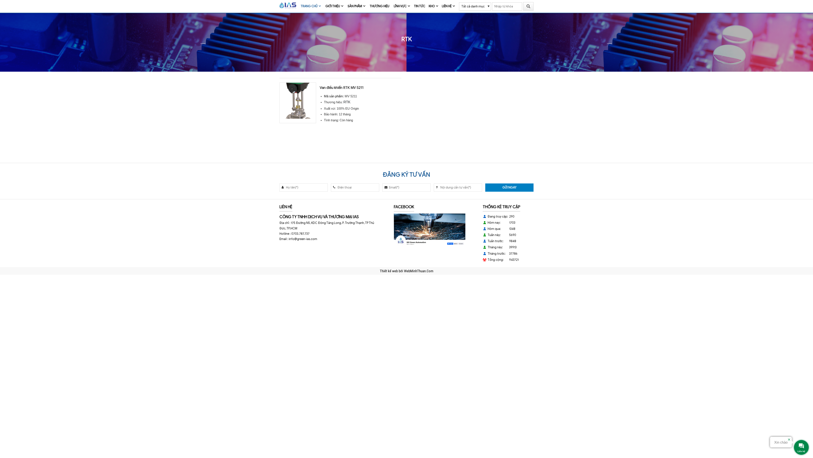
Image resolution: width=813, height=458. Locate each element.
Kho (432, 6)
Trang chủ (309, 6)
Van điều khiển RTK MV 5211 (342, 87)
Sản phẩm (355, 6)
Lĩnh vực (400, 6)
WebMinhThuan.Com (418, 271)
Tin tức (419, 6)
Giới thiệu (332, 6)
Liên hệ (447, 6)
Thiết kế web (389, 271)
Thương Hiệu (379, 6)
